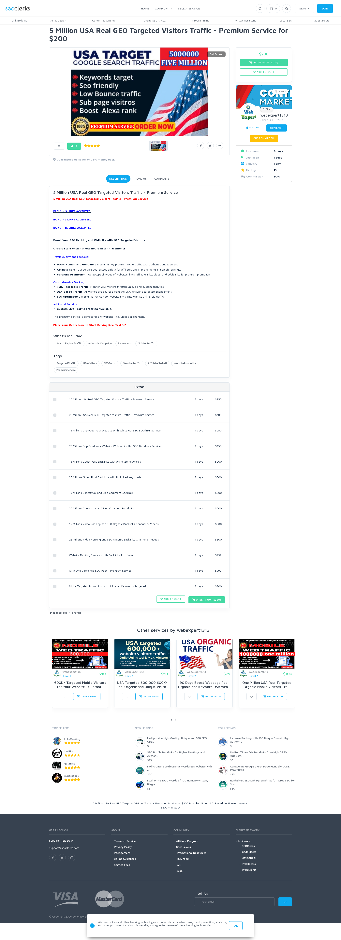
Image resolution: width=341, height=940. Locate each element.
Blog (179, 870)
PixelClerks (249, 863)
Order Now (88, 696)
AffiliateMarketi (157, 363)
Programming (200, 20)
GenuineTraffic (132, 363)
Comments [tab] (162, 178)
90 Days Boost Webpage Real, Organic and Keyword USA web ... (204, 684)
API (178, 864)
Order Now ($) (208, 599)
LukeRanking (72, 739)
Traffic (76, 612)
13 (75, 146)
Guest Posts (321, 20)
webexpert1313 (274, 115)
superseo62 (71, 775)
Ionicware (244, 841)
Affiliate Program (187, 841)
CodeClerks (249, 851)
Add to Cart (172, 598)
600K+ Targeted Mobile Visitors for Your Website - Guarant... (80, 684)
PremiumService (66, 370)
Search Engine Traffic (69, 343)
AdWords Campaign (100, 343)
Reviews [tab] (141, 178)
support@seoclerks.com (64, 847)
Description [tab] (118, 178)
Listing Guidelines (125, 858)
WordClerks (249, 869)
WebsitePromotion (185, 363)
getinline (69, 763)
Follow (253, 127)
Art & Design (58, 20)
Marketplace (58, 612)
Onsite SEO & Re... (154, 20)
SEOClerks (248, 846)
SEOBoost (110, 363)
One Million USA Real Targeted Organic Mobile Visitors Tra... (266, 684)
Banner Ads (125, 343)
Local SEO (286, 20)
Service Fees (122, 864)
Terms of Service (125, 841)
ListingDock (249, 857)
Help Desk (67, 840)
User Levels (183, 847)
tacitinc (69, 751)
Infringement (122, 852)
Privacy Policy (123, 847)
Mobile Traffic (146, 343)
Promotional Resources (191, 852)
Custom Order (263, 138)
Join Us (203, 893)
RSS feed (182, 858)
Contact (276, 127)
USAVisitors (90, 363)
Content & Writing (103, 20)
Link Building (19, 20)
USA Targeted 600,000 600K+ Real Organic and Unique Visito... (142, 684)
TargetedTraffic (66, 363)
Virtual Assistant (245, 20)
